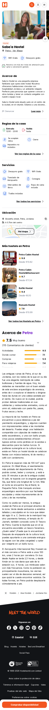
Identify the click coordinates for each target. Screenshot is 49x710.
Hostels (14, 646)
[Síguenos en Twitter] (15, 628)
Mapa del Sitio (35, 691)
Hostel (5, 43)
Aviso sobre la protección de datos (24, 678)
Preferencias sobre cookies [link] (24, 697)
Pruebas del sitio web (17, 691)
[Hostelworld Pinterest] (34, 628)
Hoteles (22, 646)
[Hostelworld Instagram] (21, 628)
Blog (6, 646)
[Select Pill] (31, 4)
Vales (43, 685)
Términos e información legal (16, 685)
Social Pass (24, 653)
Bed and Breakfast (36, 646)
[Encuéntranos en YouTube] (28, 628)
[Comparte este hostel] (45, 38)
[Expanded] (6, 593)
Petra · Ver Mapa (13, 50)
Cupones (35, 685)
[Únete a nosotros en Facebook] (9, 628)
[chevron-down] (38, 342)
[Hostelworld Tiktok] (40, 628)
